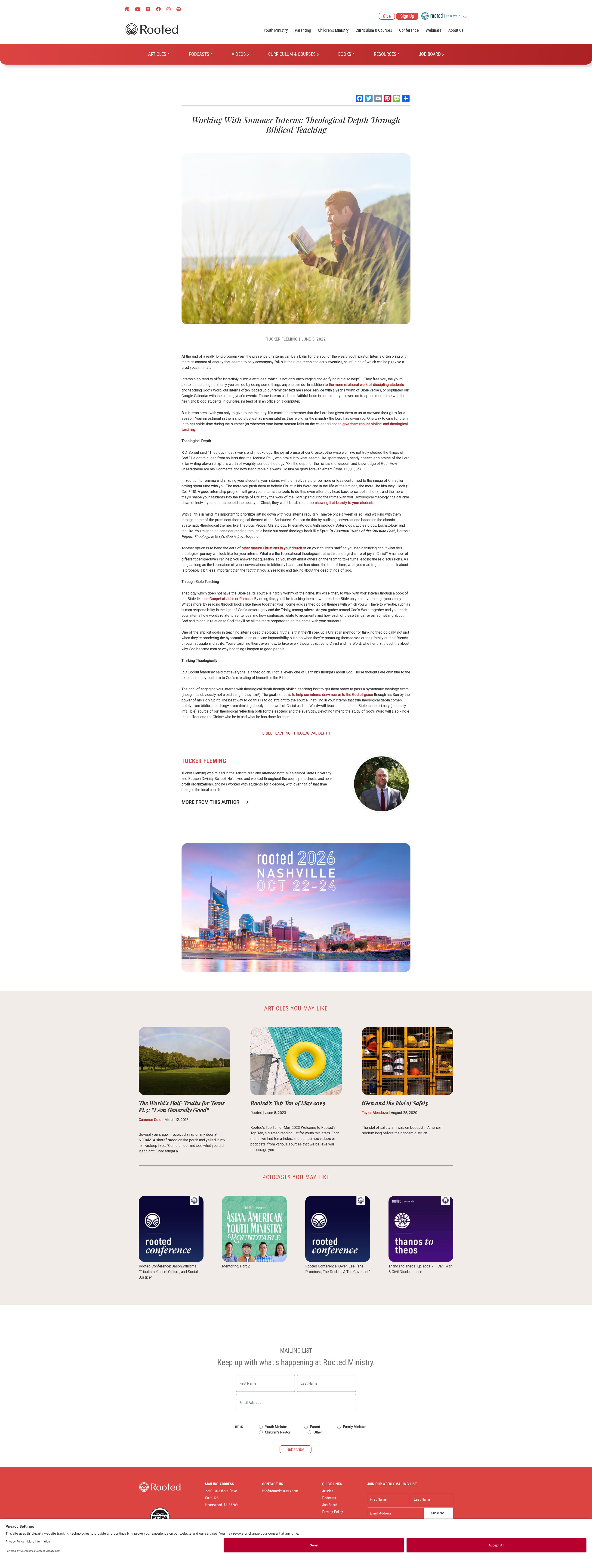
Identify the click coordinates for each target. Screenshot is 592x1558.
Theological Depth (311, 733)
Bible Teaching (276, 733)
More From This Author (210, 802)
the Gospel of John (219, 599)
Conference (409, 30)
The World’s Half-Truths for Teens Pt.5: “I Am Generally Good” (182, 1106)
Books (344, 54)
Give (387, 16)
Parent (315, 1427)
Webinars (433, 30)
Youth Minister (276, 1427)
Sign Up (407, 16)
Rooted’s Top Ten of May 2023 (287, 1103)
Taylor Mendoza (375, 1113)
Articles (157, 54)
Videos (239, 54)
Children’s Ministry (333, 30)
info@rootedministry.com (280, 1491)
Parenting (303, 30)
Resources (385, 54)
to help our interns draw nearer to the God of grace (332, 694)
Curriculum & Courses (292, 54)
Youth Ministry (276, 30)
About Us (456, 30)
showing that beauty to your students (344, 503)
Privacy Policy (332, 1512)
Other (318, 1432)
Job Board (430, 54)
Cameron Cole (150, 1119)
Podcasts (199, 54)
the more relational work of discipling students (366, 384)
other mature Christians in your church (272, 548)
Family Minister (354, 1427)
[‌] (148, 9)
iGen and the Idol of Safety (395, 1103)
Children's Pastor (277, 1432)
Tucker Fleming (282, 339)
